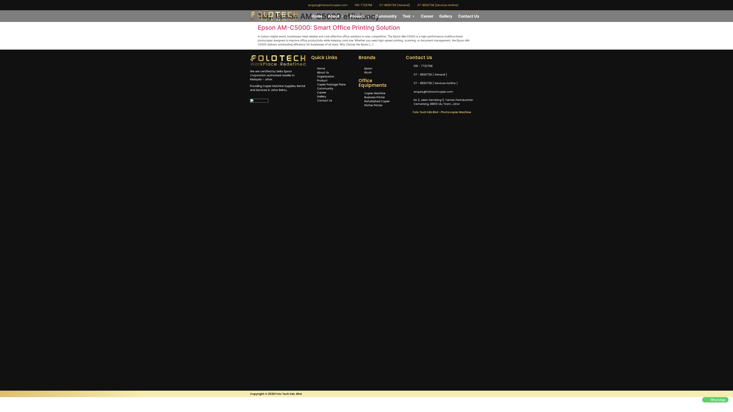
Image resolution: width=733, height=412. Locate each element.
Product (357, 16)
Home (316, 16)
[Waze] (431, 123)
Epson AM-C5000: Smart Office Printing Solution (329, 27)
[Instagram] (474, 5)
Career (427, 16)
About (333, 16)
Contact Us (468, 16)
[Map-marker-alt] (442, 123)
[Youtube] (480, 5)
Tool (406, 16)
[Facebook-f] (467, 5)
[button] (715, 399)
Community (386, 16)
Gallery (445, 16)
